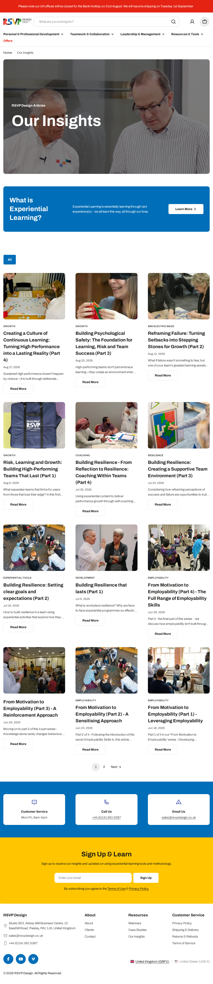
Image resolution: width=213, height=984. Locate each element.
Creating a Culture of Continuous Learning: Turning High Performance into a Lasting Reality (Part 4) (31, 346)
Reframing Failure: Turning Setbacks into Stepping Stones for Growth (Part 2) (176, 340)
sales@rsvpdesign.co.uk (179, 817)
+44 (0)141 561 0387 (106, 817)
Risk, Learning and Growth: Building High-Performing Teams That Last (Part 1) (32, 469)
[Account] (192, 21)
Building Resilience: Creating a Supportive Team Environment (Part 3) (178, 469)
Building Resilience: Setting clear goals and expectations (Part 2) (33, 592)
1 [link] (96, 767)
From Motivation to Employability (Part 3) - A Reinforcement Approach (30, 708)
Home (7, 52)
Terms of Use (116, 888)
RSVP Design (23, 973)
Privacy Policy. (139, 888)
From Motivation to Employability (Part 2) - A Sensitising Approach (102, 714)
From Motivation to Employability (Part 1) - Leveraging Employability (175, 714)
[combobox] (106, 22)
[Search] (173, 21)
